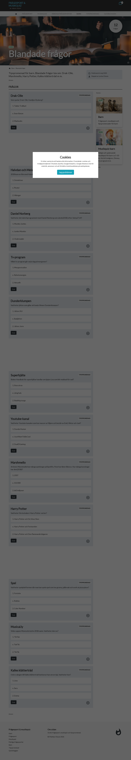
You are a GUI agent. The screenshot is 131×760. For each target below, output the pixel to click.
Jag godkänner (65, 172)
